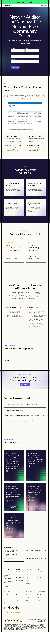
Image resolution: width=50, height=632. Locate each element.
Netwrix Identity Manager (19, 578)
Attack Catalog (28, 583)
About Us (16, 593)
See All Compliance (29, 602)
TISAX (27, 600)
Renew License (6, 596)
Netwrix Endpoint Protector (19, 577)
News (27, 577)
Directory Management (7, 576)
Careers (16, 597)
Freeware (27, 575)
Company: (12, 53)
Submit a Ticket (6, 602)
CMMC (27, 593)
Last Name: (27, 48)
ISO (26, 594)
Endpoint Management (7, 578)
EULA (38, 593)
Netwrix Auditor (17, 574)
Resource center (9, 447)
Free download (25, 384)
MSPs (38, 574)
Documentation (28, 574)
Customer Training (7, 594)
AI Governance (6, 572)
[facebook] (11, 620)
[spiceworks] (21, 620)
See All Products (17, 581)
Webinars (27, 581)
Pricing (16, 602)
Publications (28, 578)
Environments (6, 586)
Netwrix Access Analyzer (19, 572)
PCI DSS (27, 599)
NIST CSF (27, 597)
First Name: (13, 48)
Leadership (17, 594)
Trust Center (39, 597)
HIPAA (27, 596)
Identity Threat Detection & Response (8, 582)
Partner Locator (39, 575)
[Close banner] (45, 1)
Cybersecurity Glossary (29, 572)
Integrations (6, 587)
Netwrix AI (16, 596)
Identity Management (7, 579)
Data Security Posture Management (7, 575)
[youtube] (14, 620)
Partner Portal (39, 577)
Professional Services (7, 597)
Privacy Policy (26, 69)
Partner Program (39, 571)
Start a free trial (29, 2)
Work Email (13, 59)
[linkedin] (5, 620)
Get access (15, 67)
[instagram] (18, 620)
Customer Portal (6, 593)
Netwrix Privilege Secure (19, 580)
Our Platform (6, 571)
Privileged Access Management (6, 584)
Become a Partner (40, 572)
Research (27, 580)
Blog (26, 571)
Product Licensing (40, 600)
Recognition (17, 600)
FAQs (5, 603)
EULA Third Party (39, 594)
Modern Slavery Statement (41, 599)
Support (5, 599)
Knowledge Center (7, 600)
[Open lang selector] (42, 5)
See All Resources (29, 584)
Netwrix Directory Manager (19, 575)
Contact (16, 603)
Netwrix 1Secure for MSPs (19, 571)
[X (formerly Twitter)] (8, 620)
